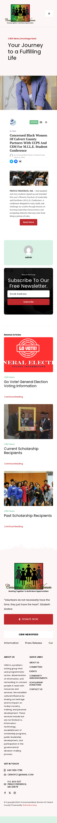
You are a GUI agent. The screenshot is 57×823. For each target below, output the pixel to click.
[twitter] (10, 793)
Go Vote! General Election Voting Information (26, 383)
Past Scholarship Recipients (28, 515)
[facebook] (5, 793)
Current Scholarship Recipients (21, 450)
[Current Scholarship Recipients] (28, 406)
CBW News (13, 38)
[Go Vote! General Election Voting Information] (28, 339)
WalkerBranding (30, 805)
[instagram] (15, 793)
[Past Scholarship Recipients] (28, 473)
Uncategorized (28, 38)
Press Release (24, 643)
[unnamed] (20, 4)
